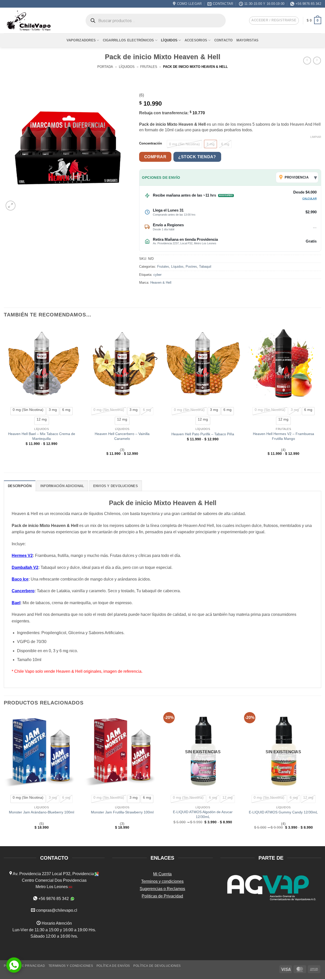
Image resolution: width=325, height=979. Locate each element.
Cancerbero (23, 591)
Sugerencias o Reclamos (162, 889)
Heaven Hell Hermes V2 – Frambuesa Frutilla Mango (283, 436)
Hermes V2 (22, 555)
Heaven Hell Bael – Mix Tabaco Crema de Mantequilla (41, 436)
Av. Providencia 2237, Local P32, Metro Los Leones (184, 243)
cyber (157, 275)
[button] (274, 21)
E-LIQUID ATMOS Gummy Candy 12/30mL (283, 812)
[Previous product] (317, 61)
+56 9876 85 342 (53, 898)
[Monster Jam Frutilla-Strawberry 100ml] (122, 751)
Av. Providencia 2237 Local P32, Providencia (53, 874)
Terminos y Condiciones (70, 966)
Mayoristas (247, 40)
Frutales (148, 67)
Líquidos (169, 40)
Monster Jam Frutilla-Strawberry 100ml (122, 812)
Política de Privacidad (24, 966)
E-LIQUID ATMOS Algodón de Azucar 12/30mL (203, 814)
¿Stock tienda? (197, 157)
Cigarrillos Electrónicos (128, 40)
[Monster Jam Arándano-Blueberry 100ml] (41, 751)
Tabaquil (205, 266)
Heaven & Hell (160, 282)
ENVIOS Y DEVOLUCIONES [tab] (115, 486)
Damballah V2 (25, 567)
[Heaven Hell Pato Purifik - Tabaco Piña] (203, 363)
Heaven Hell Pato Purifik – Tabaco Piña (202, 434)
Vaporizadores (81, 40)
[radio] (184, 144)
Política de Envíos (113, 966)
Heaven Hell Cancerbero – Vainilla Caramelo (122, 436)
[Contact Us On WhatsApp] (14, 965)
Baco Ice (20, 579)
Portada (105, 67)
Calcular (309, 198)
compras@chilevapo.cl (56, 910)
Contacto (223, 40)
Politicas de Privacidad (162, 896)
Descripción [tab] (19, 486)
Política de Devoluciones (157, 966)
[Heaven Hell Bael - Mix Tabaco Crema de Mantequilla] (41, 363)
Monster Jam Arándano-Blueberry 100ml (41, 812)
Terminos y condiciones (162, 881)
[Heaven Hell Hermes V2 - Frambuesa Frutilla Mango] (283, 363)
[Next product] (307, 61)
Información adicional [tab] (62, 486)
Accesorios (196, 40)
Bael (16, 603)
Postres (191, 266)
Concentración (150, 143)
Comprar (155, 157)
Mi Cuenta (162, 874)
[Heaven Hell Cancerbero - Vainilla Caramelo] (122, 363)
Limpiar (315, 136)
